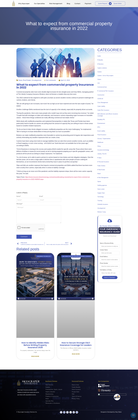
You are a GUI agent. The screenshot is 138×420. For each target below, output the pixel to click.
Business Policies (51, 381)
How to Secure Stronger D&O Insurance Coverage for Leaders (76, 343)
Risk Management (55, 3)
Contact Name (104, 249)
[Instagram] (61, 412)
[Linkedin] (64, 412)
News (20, 80)
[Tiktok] (74, 412)
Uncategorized (36, 80)
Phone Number (104, 263)
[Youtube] (77, 412)
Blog (68, 3)
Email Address (104, 256)
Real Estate (27, 80)
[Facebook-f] (67, 412)
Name (18, 196)
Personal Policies (78, 381)
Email (41, 196)
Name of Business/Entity (106, 243)
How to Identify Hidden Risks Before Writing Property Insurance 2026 (35, 345)
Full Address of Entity (106, 269)
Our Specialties (39, 3)
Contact (77, 3)
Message (19, 203)
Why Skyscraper (24, 3)
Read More (35, 356)
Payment (88, 3)
